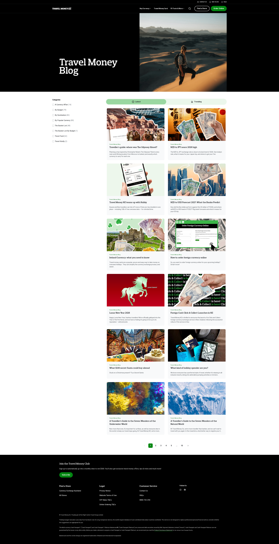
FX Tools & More (177, 8)
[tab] (136, 101)
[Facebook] (185, 489)
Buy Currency (144, 8)
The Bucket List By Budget (66, 131)
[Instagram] (180, 489)
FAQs (225, 2)
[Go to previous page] (144, 445)
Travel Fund (61, 136)
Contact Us (203, 2)
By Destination (62, 115)
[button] (202, 8)
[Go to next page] (188, 445)
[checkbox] (53, 105)
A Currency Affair (63, 105)
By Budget (60, 110)
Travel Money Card (161, 8)
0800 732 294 (215, 2)
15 (182, 446)
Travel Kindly (61, 141)
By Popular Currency (64, 120)
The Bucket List (62, 126)
